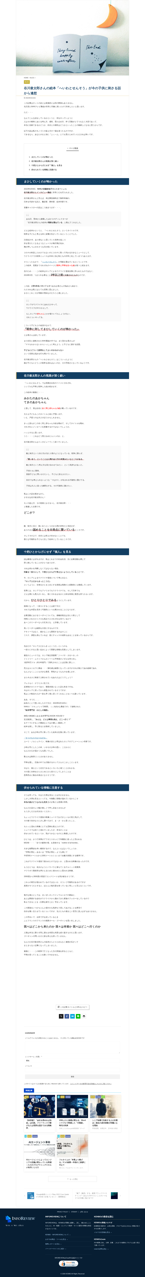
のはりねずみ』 (41, 738)
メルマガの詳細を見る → (103, 1232)
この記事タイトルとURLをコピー (73, 1007)
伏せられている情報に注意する (44, 170)
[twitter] (61, 1016)
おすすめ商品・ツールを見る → (56, 1239)
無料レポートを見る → (53, 1244)
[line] (78, 1016)
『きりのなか (29, 738)
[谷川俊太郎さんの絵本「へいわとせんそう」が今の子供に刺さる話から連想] (72, 1016)
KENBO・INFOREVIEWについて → (58, 1235)
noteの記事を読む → (101, 1249)
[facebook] (67, 1016)
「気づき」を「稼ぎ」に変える (14, 1225)
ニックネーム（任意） (33, 1057)
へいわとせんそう (49, 262)
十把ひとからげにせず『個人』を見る (46, 165)
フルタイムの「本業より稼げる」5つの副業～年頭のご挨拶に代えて (72, 1162)
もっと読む (74, 1179)
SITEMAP (74, 1212)
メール (28, 1066)
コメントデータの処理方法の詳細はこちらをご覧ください (90, 1084)
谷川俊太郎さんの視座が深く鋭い (45, 161)
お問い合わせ (84, 1212)
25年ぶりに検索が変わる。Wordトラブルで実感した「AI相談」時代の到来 (72, 1122)
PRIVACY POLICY (62, 1212)
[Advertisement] (72, 985)
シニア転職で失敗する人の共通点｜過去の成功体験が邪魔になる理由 (105, 1122)
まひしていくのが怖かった (42, 157)
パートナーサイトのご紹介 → (55, 1249)
